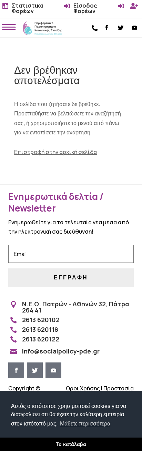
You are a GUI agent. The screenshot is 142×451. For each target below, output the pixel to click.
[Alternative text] (42, 33)
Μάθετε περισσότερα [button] (85, 424)
